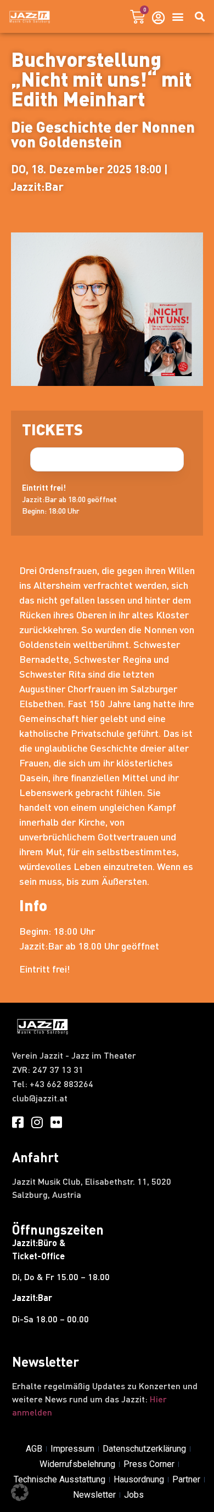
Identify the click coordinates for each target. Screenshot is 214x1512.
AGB (34, 1448)
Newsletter (94, 1495)
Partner (186, 1479)
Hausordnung (139, 1479)
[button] (177, 17)
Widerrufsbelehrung (77, 1464)
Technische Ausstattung (59, 1479)
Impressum (72, 1448)
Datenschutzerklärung (144, 1448)
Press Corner (148, 1464)
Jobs (134, 1495)
